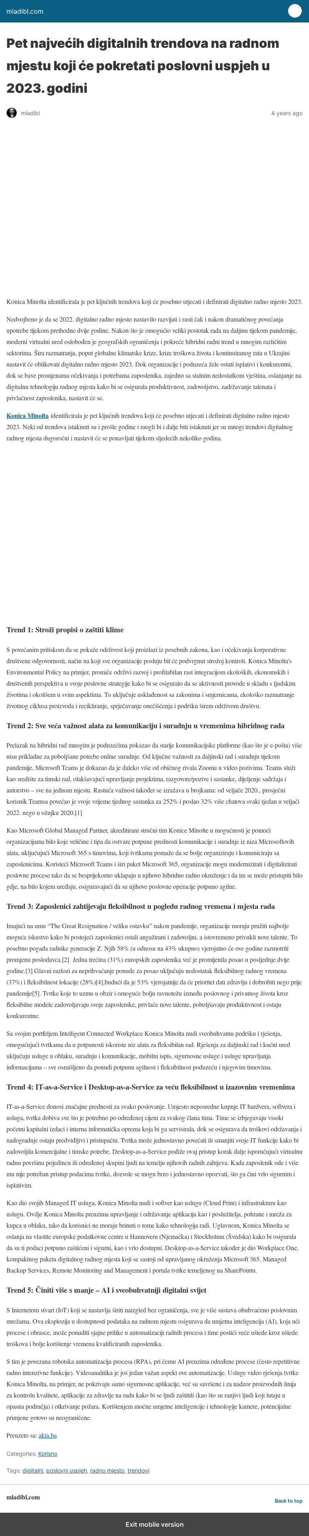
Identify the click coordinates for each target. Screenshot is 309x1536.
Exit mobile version (155, 1524)
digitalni (33, 1470)
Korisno (47, 1453)
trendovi (138, 1470)
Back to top (289, 1501)
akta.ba (48, 1435)
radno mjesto (107, 1470)
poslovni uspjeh (66, 1470)
